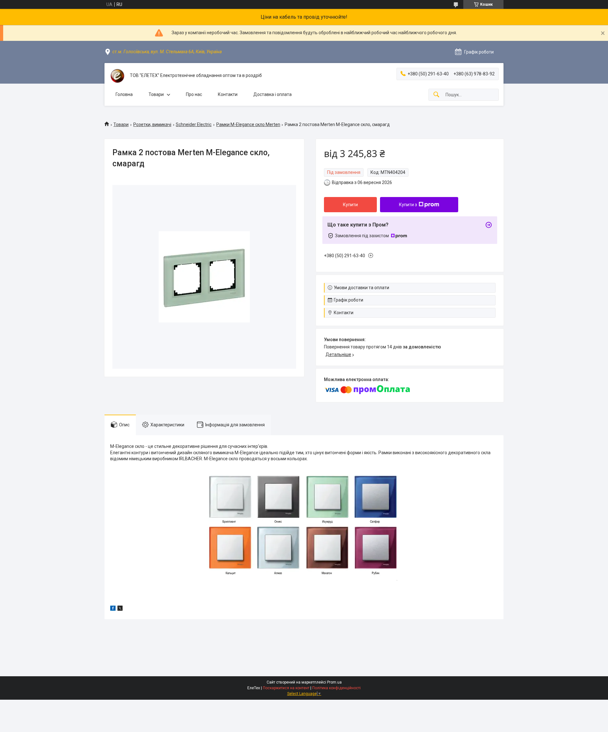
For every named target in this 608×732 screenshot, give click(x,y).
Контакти (228, 94)
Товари (156, 94)
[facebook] (113, 609)
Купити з (408, 204)
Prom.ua (334, 682)
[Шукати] (436, 95)
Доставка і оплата (272, 94)
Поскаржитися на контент (286, 688)
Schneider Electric (194, 124)
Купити (350, 204)
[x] (120, 609)
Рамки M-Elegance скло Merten (248, 124)
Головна (124, 94)
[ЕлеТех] (117, 76)
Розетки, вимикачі (152, 124)
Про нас (194, 94)
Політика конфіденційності (336, 688)
